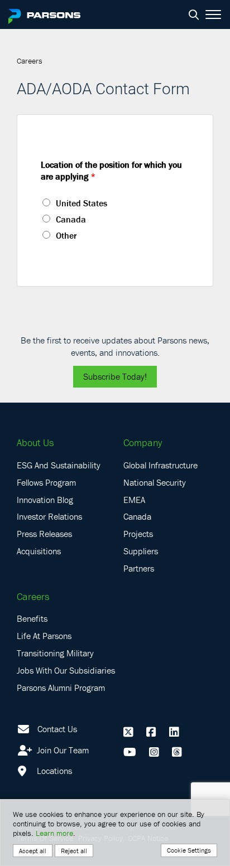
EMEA (134, 499)
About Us (35, 442)
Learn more (54, 833)
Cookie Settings (189, 850)
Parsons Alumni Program (61, 687)
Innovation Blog (45, 499)
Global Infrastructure (160, 465)
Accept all (32, 850)
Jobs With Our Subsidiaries (66, 670)
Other (66, 235)
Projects (138, 533)
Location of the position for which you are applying (111, 170)
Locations (53, 770)
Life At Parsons (44, 635)
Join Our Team (62, 750)
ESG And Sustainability (58, 465)
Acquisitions (39, 551)
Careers (33, 596)
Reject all (74, 850)
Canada (71, 219)
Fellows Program (46, 482)
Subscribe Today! (115, 376)
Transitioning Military (55, 653)
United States (81, 203)
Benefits (32, 618)
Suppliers (140, 551)
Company (142, 442)
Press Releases (44, 533)
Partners (138, 568)
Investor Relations (49, 516)
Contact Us (57, 728)
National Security (154, 482)
